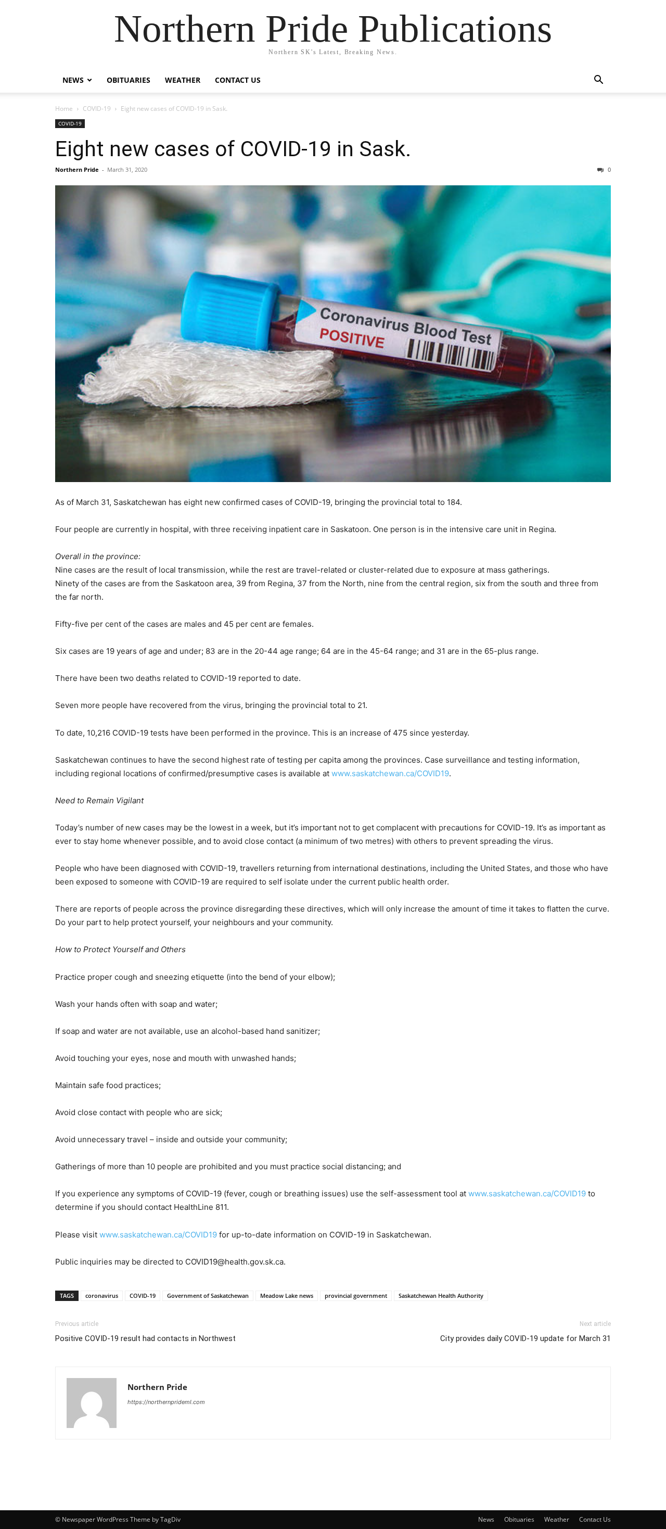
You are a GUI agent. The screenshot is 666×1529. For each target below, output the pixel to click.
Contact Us (238, 80)
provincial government (356, 1295)
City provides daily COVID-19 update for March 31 (525, 1338)
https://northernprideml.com (166, 1402)
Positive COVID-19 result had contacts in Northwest (145, 1338)
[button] (598, 81)
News (73, 80)
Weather (182, 80)
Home (64, 108)
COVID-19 (97, 108)
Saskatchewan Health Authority (441, 1295)
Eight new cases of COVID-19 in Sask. (233, 148)
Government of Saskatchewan (208, 1295)
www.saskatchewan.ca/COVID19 (390, 773)
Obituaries (128, 80)
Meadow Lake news (286, 1295)
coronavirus (101, 1295)
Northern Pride (77, 169)
